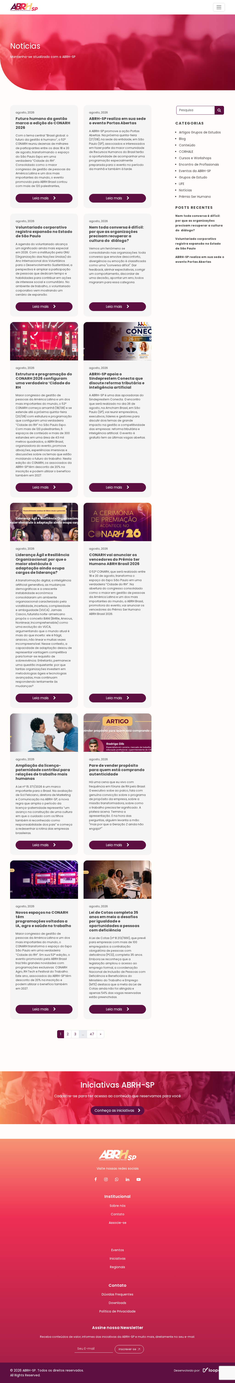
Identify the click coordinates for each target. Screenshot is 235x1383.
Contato (117, 1214)
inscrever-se (127, 1349)
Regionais (117, 1266)
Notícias (185, 190)
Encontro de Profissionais (199, 164)
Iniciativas (118, 1258)
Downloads (117, 1303)
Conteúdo (187, 145)
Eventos (117, 1249)
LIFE (181, 183)
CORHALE (186, 151)
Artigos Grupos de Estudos (200, 132)
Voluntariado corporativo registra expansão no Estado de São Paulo (198, 243)
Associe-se (117, 1222)
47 (92, 1034)
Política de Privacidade (117, 1311)
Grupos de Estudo (193, 177)
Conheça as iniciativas (114, 1110)
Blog (182, 138)
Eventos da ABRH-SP (195, 171)
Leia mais (41, 198)
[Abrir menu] (219, 7)
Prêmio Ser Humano (195, 196)
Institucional (117, 1196)
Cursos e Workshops (195, 158)
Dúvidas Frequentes (117, 1294)
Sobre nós (118, 1205)
